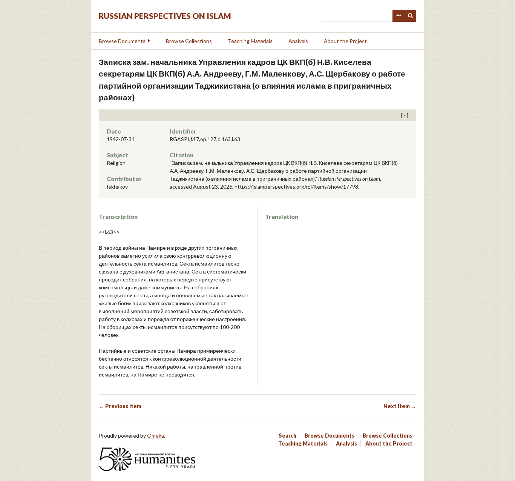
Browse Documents (122, 41)
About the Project (345, 41)
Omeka (155, 435)
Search (411, 16)
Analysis (298, 41)
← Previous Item (120, 406)
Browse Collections (189, 41)
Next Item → (399, 406)
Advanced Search (398, 16)
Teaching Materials (250, 41)
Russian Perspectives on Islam (165, 15)
